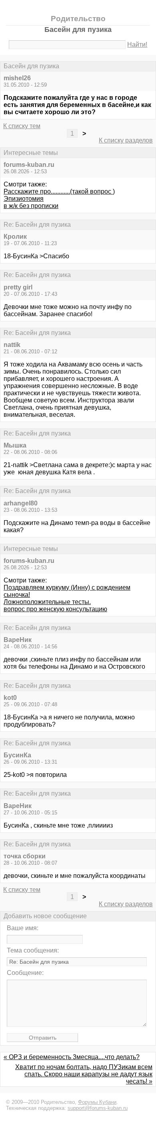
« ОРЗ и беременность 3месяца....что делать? (72, 1057)
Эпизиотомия (24, 198)
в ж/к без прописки (31, 205)
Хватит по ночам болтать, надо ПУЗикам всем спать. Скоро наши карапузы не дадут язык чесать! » (83, 1074)
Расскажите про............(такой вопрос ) (59, 191)
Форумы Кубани (97, 1102)
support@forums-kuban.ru (98, 1108)
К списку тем (21, 126)
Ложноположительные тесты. (47, 601)
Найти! (137, 44)
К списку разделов (126, 140)
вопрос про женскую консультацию (55, 609)
